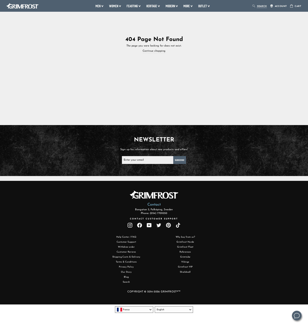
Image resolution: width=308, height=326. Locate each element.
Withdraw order (126, 247)
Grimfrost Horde (185, 242)
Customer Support (126, 242)
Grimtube (185, 257)
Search (126, 282)
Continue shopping (154, 51)
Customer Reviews (126, 252)
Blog (126, 277)
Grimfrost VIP (185, 267)
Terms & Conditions (126, 262)
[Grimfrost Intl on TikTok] (178, 225)
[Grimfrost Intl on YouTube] (149, 225)
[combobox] (134, 309)
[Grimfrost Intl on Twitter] (158, 225)
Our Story (126, 272)
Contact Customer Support (154, 219)
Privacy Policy (126, 267)
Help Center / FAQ (126, 237)
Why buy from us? (185, 237)
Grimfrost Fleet (185, 247)
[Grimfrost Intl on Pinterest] (168, 225)
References (185, 252)
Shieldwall (185, 272)
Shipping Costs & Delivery (126, 257)
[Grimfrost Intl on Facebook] (139, 225)
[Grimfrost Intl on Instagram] (130, 225)
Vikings (185, 262)
